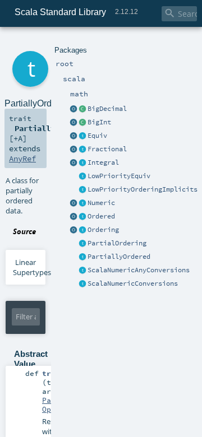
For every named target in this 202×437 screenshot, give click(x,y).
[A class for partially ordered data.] (82, 257)
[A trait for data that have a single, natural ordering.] (82, 216)
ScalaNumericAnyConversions (139, 270)
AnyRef (22, 159)
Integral (103, 162)
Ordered (101, 216)
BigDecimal (107, 109)
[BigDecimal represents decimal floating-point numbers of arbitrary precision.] (82, 109)
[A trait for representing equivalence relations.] (82, 136)
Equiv (97, 136)
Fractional (107, 149)
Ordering (103, 230)
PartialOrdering (117, 243)
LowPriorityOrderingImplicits (143, 189)
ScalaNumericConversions (133, 283)
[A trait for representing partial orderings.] (82, 243)
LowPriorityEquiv (119, 176)
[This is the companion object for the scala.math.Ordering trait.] (73, 230)
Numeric (101, 203)
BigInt (99, 122)
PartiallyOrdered (119, 257)
